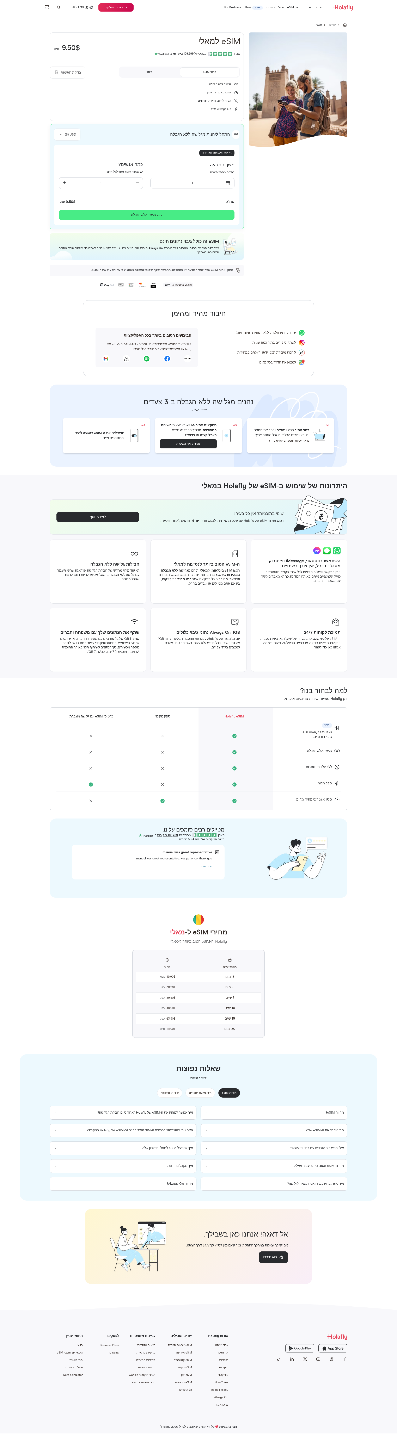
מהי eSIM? (76, 1360)
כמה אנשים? (130, 164)
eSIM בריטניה (183, 1382)
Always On (221, 1397)
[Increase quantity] (64, 183)
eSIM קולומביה (182, 1360)
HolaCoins (221, 1382)
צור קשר (223, 1375)
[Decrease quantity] (137, 183)
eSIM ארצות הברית (180, 1345)
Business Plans (109, 1345)
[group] (274, 1113)
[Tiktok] (278, 1359)
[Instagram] (331, 1359)
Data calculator (73, 1375)
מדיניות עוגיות (146, 1367)
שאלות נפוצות (74, 1367)
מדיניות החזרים (145, 1360)
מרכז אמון (222, 1404)
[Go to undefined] (344, 25)
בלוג (80, 1345)
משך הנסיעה (222, 165)
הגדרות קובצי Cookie (142, 1375)
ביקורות (223, 1367)
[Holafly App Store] (332, 1348)
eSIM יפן (186, 1375)
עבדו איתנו (221, 1345)
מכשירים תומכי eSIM (70, 1352)
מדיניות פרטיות (145, 1352)
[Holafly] (311, 1337)
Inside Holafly (219, 1389)
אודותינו (223, 1352)
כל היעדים (185, 1389)
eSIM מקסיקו (184, 1367)
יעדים (318, 7)
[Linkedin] (291, 1359)
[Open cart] (47, 7)
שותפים (114, 1352)
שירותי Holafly (170, 1092)
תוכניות (223, 1360)
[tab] (209, 72)
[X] (305, 1359)
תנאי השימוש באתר (143, 1382)
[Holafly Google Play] (299, 1348)
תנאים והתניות (146, 1345)
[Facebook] (344, 1359)
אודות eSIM (229, 1092)
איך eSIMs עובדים (200, 1092)
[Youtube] (318, 1359)
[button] (59, 7)
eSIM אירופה (184, 1352)
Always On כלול (221, 109)
